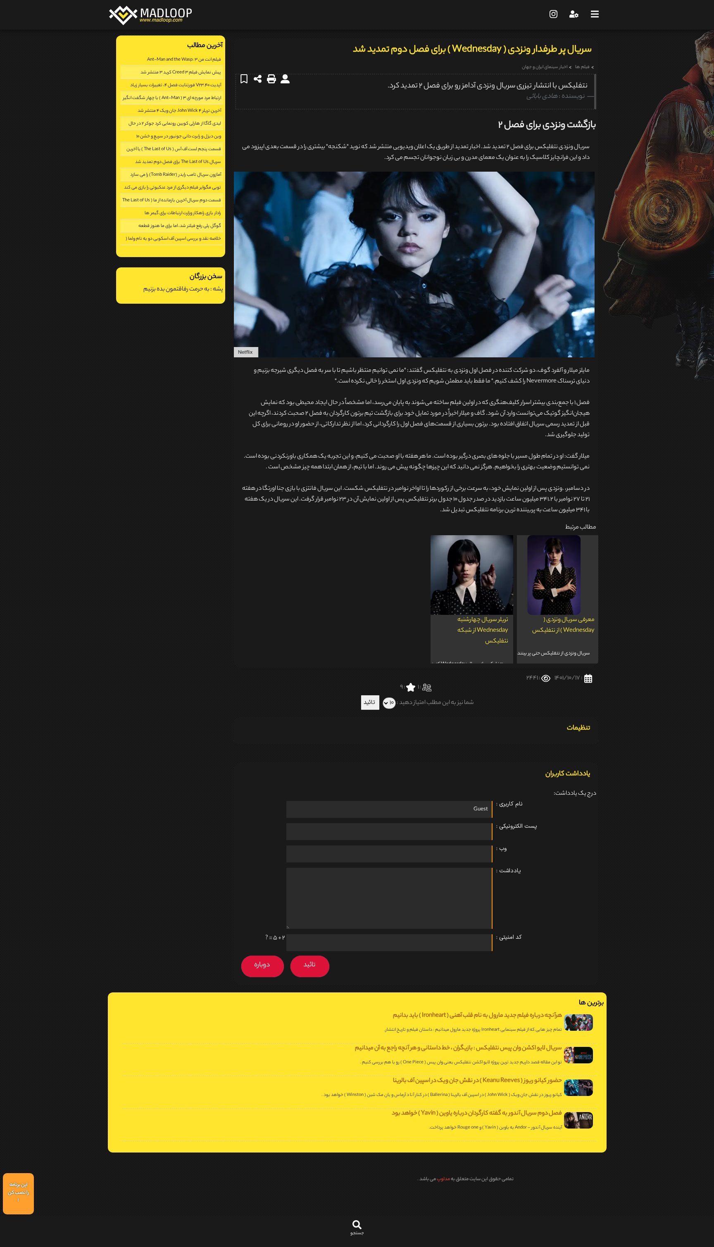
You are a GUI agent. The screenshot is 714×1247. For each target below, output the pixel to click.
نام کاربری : (509, 804)
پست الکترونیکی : (516, 826)
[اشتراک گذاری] (258, 78)
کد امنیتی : (509, 937)
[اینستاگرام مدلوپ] (553, 15)
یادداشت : (508, 871)
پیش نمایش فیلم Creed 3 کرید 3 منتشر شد (180, 72)
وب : (501, 848)
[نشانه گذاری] (245, 78)
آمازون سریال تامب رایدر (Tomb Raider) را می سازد (175, 175)
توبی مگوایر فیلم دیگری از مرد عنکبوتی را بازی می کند (172, 187)
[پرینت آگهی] (272, 78)
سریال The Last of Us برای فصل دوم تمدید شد (178, 162)
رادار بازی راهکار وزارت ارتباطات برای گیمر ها (183, 213)
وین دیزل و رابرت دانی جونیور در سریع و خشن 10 (178, 136)
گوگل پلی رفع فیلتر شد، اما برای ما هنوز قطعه (179, 226)
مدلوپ (443, 1179)
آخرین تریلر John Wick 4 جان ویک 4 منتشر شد (179, 111)
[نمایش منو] (594, 15)
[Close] (568, 1201)
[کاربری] (574, 15)
